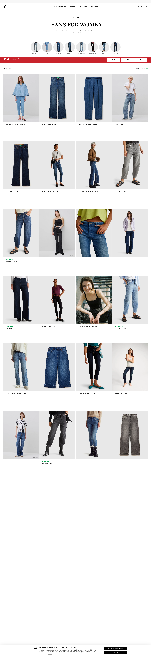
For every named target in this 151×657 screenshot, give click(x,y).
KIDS (85, 6)
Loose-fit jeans (119, 124)
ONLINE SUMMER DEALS (60, 6)
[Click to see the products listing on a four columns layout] (144, 68)
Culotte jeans (46, 396)
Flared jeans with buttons (14, 460)
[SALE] (75, 60)
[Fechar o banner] (130, 647)
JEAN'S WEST (94, 6)
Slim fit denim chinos (85, 259)
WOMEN (72, 6)
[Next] (96, 1)
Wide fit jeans (10, 328)
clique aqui (50, 654)
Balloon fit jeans (120, 191)
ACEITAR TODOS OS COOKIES (115, 648)
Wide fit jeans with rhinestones (88, 326)
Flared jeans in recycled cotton (88, 191)
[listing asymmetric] (142, 68)
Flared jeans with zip (121, 259)
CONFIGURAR (114, 652)
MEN (79, 6)
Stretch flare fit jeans (49, 124)
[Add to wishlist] (6, 76)
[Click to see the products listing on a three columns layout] (147, 68)
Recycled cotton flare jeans (123, 460)
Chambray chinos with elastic (15, 124)
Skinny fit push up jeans (49, 326)
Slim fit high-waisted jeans (50, 191)
